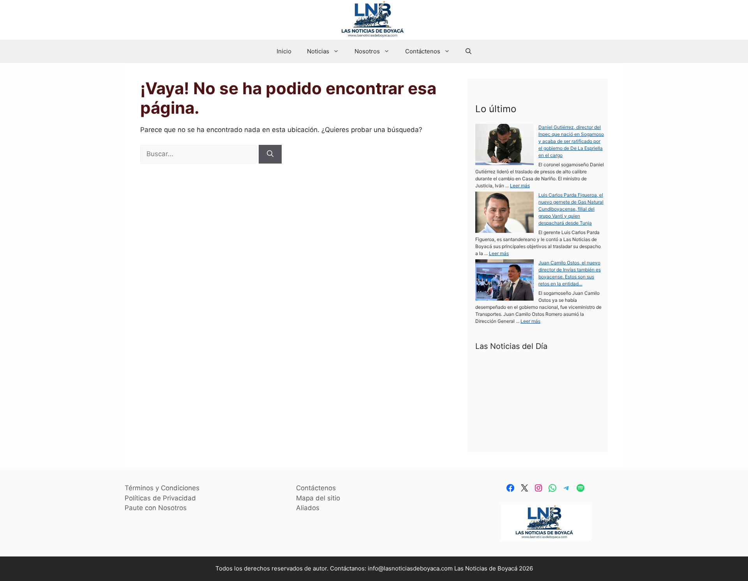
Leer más (520, 185)
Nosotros (367, 51)
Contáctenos (422, 51)
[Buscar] (270, 154)
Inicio (284, 51)
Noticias (318, 51)
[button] (468, 51)
